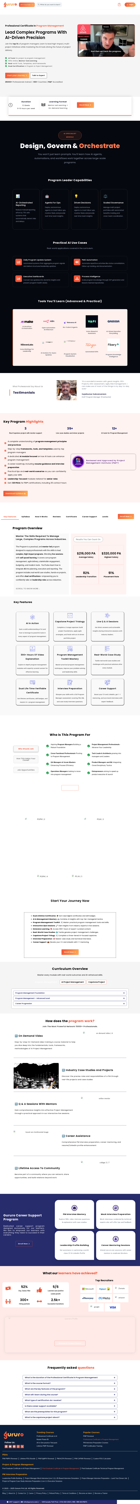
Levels (105, 516)
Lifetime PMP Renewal (45, 1446)
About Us (11, 1493)
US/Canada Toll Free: (56, 1502)
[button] (32, 4)
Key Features (10, 516)
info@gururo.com (30, 1502)
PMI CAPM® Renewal (82, 1458)
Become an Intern (85, 1493)
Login (131, 4)
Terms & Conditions (69, 1493)
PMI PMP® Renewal (9, 1458)
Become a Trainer (101, 1493)
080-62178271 (81, 1502)
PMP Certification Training (92, 1446)
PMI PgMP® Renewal (46, 1458)
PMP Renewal (88, 1436)
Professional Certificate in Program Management (100, 1439)
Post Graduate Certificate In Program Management (60, 1468)
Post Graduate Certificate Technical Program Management (103, 1468)
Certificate (71, 516)
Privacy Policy (41, 1493)
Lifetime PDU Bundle (27, 1458)
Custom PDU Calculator (102, 1458)
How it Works (41, 516)
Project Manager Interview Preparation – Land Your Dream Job (104, 1478)
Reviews (57, 516)
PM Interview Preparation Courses (95, 1443)
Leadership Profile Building (12, 1478)
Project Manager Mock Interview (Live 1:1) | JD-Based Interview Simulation (52, 1478)
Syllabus (26, 516)
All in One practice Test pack (47, 1443)
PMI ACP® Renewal (64, 1458)
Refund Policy (54, 1493)
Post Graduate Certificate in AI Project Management (21, 1468)
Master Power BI (43, 1439)
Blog (4, 1493)
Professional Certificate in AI (47, 1436)
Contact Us (22, 1493)
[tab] (26, 749)
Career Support (89, 516)
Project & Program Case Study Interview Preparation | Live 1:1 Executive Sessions (32, 1481)
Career (31, 1493)
